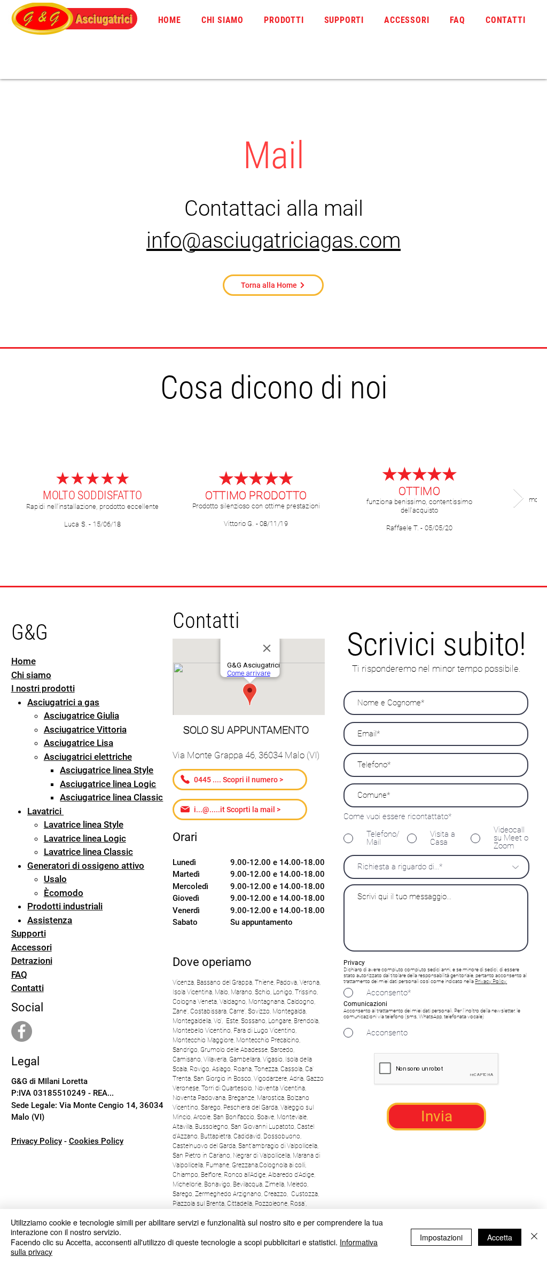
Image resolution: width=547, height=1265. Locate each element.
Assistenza (49, 920)
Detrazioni (31, 960)
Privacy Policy (36, 1141)
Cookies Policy (96, 1141)
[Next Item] (518, 498)
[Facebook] (21, 1031)
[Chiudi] (534, 1236)
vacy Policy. (494, 981)
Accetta (499, 1237)
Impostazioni (441, 1237)
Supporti (28, 933)
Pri (478, 981)
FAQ (19, 974)
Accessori (31, 947)
